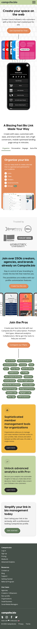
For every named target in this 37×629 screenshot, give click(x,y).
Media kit (4, 559)
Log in (3, 551)
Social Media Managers (9, 604)
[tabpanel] (18, 182)
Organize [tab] (5, 148)
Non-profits (5, 596)
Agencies (4, 590)
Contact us (5, 570)
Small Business (6, 601)
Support (4, 576)
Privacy (20, 624)
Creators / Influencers (9, 593)
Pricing (3, 556)
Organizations (6, 599)
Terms (28, 624)
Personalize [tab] (15, 148)
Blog (3, 573)
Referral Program (7, 582)
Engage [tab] (25, 148)
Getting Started (6, 579)
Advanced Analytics (8, 562)
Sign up (4, 553)
